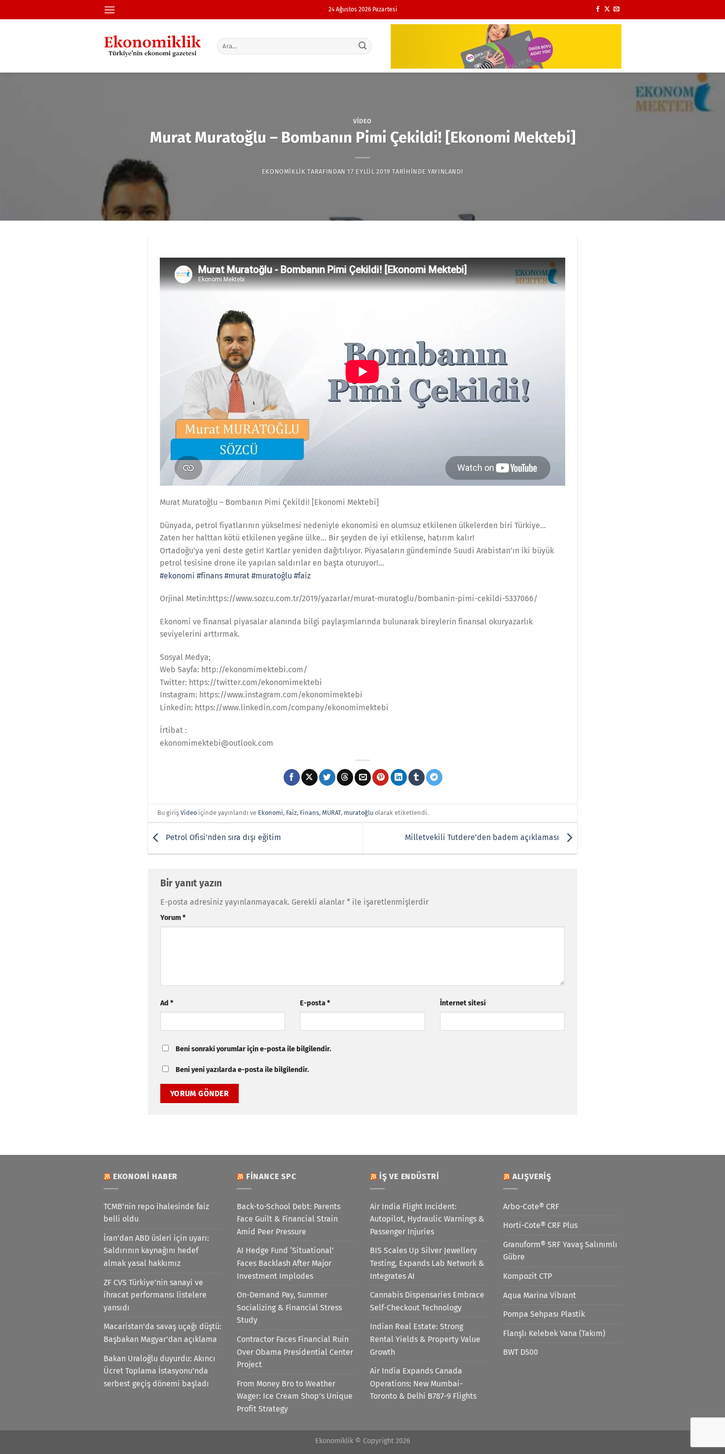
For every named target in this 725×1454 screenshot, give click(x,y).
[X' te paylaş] (309, 777)
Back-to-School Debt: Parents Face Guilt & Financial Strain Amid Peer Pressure (288, 1219)
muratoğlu (358, 812)
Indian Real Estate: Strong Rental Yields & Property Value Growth (425, 1339)
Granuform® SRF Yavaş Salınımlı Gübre (560, 1251)
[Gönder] (363, 46)
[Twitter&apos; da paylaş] (327, 777)
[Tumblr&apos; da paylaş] (416, 777)
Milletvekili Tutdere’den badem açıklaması (483, 837)
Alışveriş (531, 1176)
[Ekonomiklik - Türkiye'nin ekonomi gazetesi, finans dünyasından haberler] (153, 46)
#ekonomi (177, 575)
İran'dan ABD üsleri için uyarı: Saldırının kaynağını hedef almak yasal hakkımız (156, 1250)
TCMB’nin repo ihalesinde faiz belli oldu (156, 1213)
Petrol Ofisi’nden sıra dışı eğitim (222, 837)
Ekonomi (270, 812)
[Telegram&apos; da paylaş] (434, 777)
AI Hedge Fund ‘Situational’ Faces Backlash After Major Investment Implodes (285, 1263)
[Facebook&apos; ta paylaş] (292, 777)
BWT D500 (520, 1352)
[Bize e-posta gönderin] (616, 9)
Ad (166, 1003)
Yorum (172, 918)
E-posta (315, 1003)
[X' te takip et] (607, 9)
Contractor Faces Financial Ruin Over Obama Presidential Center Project (295, 1352)
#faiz (302, 575)
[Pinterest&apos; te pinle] (380, 777)
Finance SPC (271, 1176)
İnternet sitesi (463, 1003)
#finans (209, 575)
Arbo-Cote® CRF (531, 1206)
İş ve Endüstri (409, 1176)
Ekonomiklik (284, 171)
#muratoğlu (272, 575)
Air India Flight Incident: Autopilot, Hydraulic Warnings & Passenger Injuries (427, 1219)
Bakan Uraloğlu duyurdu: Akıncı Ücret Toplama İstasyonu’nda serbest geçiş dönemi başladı (160, 1371)
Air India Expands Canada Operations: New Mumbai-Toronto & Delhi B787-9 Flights (423, 1383)
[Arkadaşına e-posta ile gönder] (363, 777)
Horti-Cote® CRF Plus (540, 1225)
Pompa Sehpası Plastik (544, 1314)
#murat (237, 575)
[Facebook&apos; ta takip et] (598, 9)
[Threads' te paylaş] (345, 777)
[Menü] (109, 9)
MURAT (331, 812)
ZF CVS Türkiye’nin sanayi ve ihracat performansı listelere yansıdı (155, 1295)
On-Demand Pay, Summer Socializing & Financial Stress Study (289, 1307)
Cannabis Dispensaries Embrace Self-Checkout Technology (427, 1301)
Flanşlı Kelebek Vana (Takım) (554, 1333)
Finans (309, 812)
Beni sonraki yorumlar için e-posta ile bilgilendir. (253, 1049)
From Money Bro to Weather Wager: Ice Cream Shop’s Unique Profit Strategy (295, 1396)
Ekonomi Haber (145, 1176)
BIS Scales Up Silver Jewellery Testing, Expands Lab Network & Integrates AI (427, 1263)
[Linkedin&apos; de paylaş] (399, 777)
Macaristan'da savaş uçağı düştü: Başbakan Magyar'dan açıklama (162, 1333)
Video (362, 121)
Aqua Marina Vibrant (539, 1295)
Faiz (291, 812)
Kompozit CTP (527, 1276)
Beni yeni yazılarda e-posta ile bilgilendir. (242, 1070)
